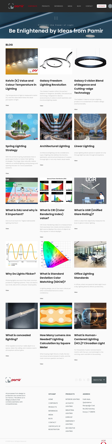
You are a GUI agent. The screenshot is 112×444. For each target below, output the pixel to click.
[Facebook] (80, 380)
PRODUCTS (46, 6)
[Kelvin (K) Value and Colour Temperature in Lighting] (22, 61)
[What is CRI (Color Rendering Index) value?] (56, 191)
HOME (50, 399)
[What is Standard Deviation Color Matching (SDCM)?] (56, 254)
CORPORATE (32, 6)
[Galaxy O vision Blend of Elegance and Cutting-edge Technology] (90, 61)
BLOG (79, 6)
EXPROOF (69, 417)
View (7, 105)
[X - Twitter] (84, 380)
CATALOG (101, 6)
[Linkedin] (88, 380)
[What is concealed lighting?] (22, 316)
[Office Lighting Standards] (90, 254)
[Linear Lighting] (90, 127)
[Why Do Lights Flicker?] (22, 254)
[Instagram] (76, 380)
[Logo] (16, 6)
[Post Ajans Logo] (103, 442)
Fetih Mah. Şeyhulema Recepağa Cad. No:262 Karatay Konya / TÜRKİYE (89, 405)
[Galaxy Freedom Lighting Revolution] (56, 61)
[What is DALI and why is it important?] (22, 191)
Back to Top (97, 380)
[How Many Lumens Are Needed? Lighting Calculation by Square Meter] (56, 316)
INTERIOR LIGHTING (73, 399)
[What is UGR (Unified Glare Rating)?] (90, 191)
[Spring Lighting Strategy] (22, 127)
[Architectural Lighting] (56, 127)
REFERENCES (58, 6)
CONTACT (89, 6)
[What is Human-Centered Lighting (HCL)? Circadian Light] (90, 316)
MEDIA (70, 6)
